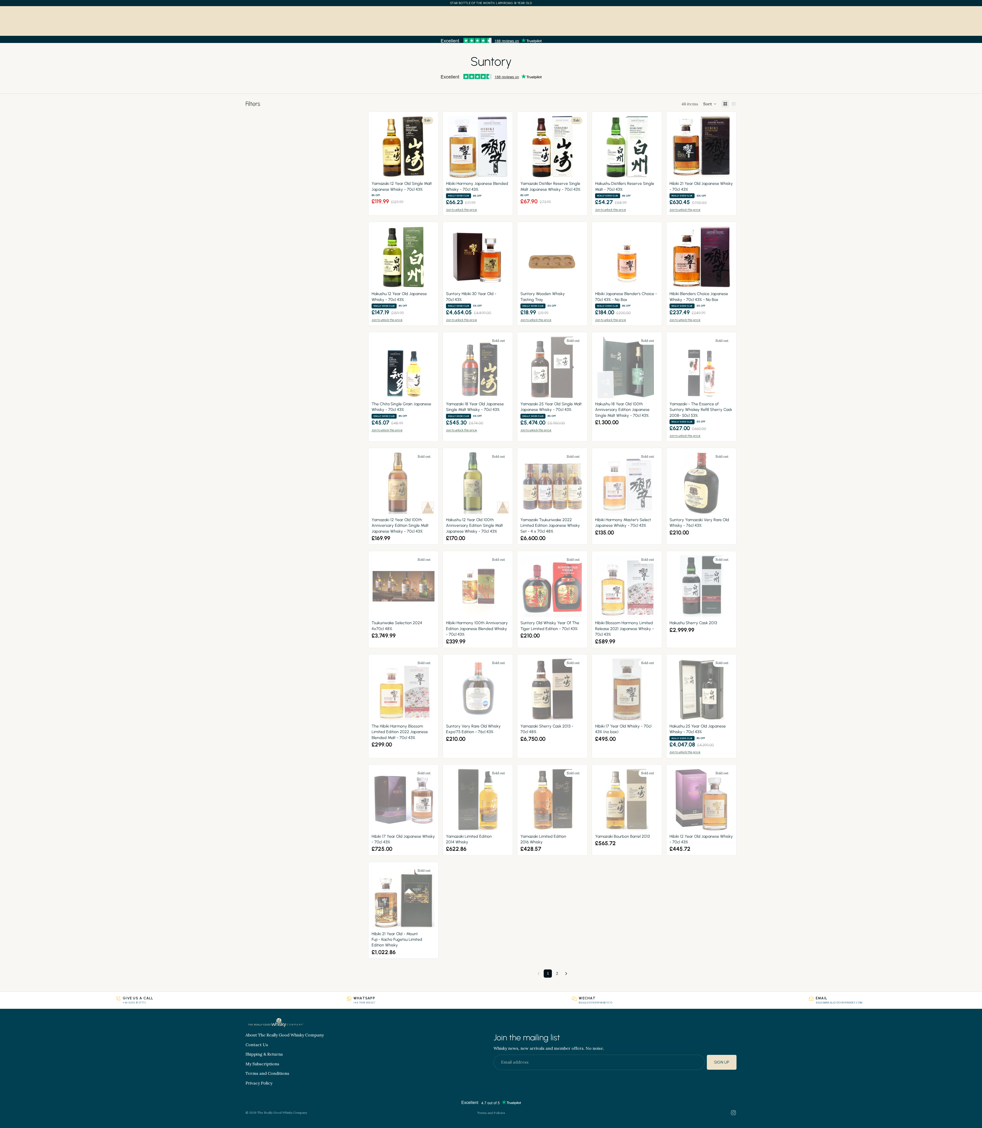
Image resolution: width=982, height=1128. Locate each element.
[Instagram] (733, 1113)
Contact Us (257, 1044)
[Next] (566, 973)
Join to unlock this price (461, 209)
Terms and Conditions (267, 1073)
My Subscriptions (262, 1063)
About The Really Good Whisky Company (285, 1034)
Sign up (721, 1062)
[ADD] (427, 171)
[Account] (955, 18)
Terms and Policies (491, 1113)
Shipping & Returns (264, 1054)
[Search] (11, 18)
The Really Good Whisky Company (282, 1112)
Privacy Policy (259, 1083)
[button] (710, 103)
